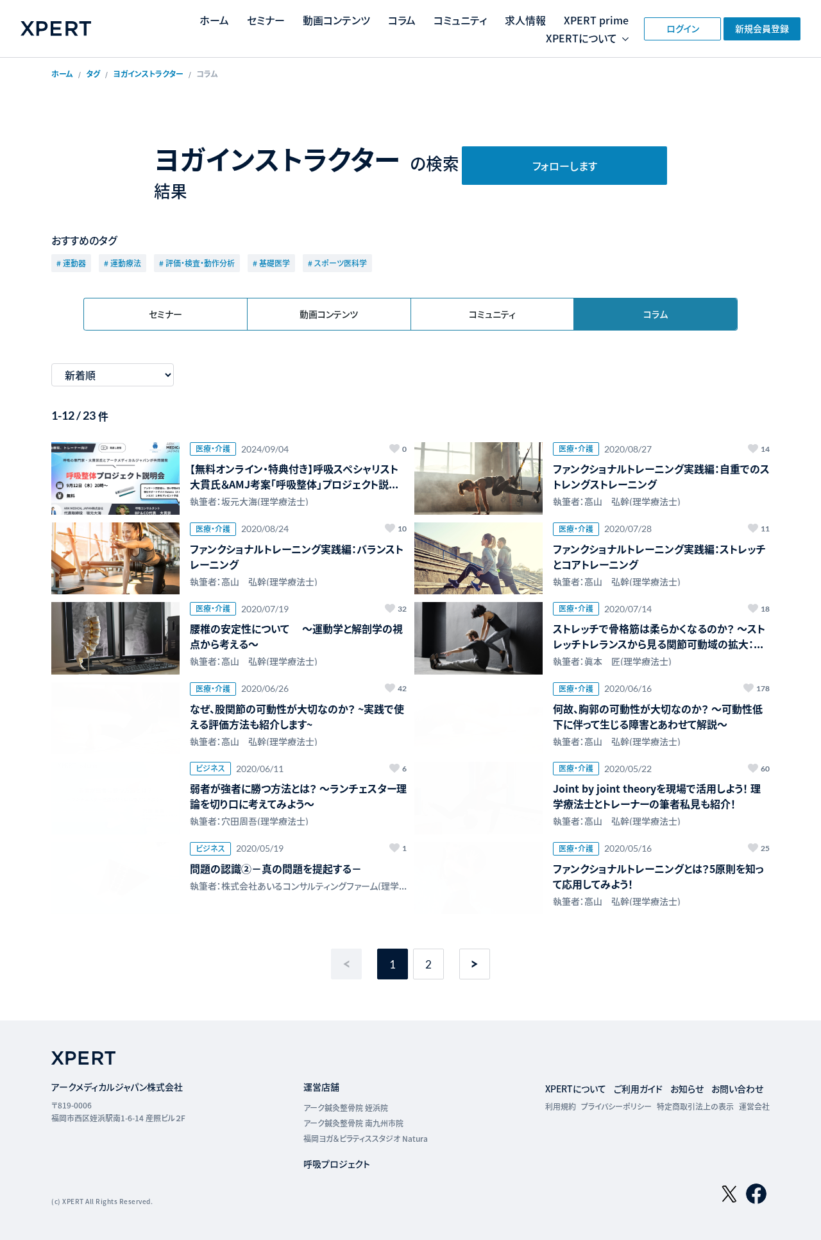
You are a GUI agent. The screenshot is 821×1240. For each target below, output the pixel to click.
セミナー (266, 20)
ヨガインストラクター (148, 73)
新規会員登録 (762, 28)
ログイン (682, 28)
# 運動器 (71, 262)
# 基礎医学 (271, 262)
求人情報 (525, 20)
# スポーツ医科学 (337, 262)
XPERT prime (596, 20)
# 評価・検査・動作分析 (197, 262)
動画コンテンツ (336, 20)
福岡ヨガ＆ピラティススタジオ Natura (365, 1138)
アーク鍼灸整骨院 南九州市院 (353, 1122)
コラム (402, 20)
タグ (93, 73)
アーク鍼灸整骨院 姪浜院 (345, 1107)
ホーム (214, 20)
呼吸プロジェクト (336, 1163)
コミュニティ (460, 20)
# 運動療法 (122, 262)
